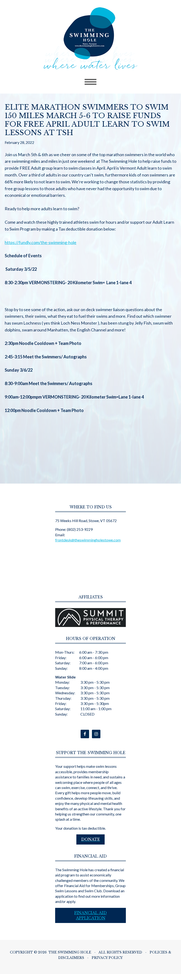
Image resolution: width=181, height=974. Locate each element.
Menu (90, 82)
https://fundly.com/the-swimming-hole (40, 242)
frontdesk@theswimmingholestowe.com (88, 540)
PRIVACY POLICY (107, 958)
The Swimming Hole (90, 38)
